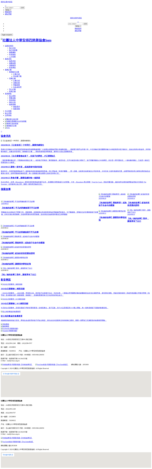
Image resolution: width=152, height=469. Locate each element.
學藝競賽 (16, 85)
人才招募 (12, 57)
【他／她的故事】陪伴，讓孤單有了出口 (18, 274)
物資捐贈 (12, 104)
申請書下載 (17, 76)
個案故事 (12, 63)
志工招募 (8, 111)
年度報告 (12, 54)
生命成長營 (17, 87)
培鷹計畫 (12, 78)
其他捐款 (12, 100)
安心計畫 (12, 89)
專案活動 (12, 98)
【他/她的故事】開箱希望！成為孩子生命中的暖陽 (23, 243)
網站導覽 (8, 14)
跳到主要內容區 (6, 2)
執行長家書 (13, 50)
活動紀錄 (16, 83)
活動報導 (12, 65)
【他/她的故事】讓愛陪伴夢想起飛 (16, 264)
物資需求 (16, 106)
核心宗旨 (12, 48)
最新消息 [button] (8, 59)
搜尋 (22, 7)
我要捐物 (16, 109)
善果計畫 (12, 91)
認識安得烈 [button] (9, 46)
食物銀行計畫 (14, 72)
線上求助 (8, 113)
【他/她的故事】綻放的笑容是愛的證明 (18, 253)
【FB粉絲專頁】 (26, 364)
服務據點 (12, 52)
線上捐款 (12, 96)
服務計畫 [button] (8, 70)
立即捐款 (8, 115)
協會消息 (12, 61)
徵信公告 (12, 102)
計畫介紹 (16, 74)
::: (5, 5)
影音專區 (12, 67)
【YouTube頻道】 (62, 364)
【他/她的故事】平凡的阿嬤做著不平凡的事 (20, 232)
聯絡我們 (8, 12)
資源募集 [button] (8, 93)
